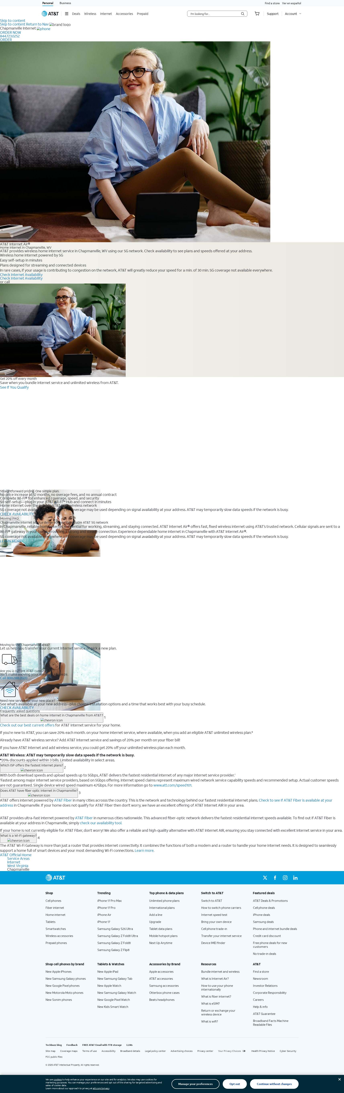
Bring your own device (216, 922)
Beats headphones (162, 1000)
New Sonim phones (59, 1000)
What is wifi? (209, 1021)
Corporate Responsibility (270, 993)
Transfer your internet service (221, 936)
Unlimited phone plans (164, 901)
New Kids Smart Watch (112, 1007)
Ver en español (291, 3)
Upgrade (155, 922)
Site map (50, 1050)
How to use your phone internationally (217, 987)
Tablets (50, 922)
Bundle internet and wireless (220, 971)
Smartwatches (56, 929)
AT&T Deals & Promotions (270, 901)
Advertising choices (182, 1050)
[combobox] (214, 13)
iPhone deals (261, 915)
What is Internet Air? (215, 979)
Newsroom (260, 979)
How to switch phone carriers (221, 908)
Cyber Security (288, 1050)
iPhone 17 (103, 922)
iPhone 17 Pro (106, 908)
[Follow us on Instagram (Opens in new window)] (285, 877)
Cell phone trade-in (214, 929)
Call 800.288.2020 (13, 677)
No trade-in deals (264, 954)
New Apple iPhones (58, 971)
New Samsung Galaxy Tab (114, 979)
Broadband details (130, 1050)
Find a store (272, 3)
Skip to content (12, 20)
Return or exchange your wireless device (218, 1012)
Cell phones (53, 901)
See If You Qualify (14, 387)
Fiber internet (55, 908)
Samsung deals (263, 922)
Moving (5, 518)
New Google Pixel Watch (113, 1000)
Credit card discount (267, 936)
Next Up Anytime (160, 943)
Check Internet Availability (21, 274)
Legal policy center (155, 1050)
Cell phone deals (264, 908)
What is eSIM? (210, 1003)
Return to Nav (37, 24)
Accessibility (108, 1050)
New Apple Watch (109, 986)
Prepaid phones (56, 943)
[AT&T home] (50, 13)
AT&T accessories (161, 979)
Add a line (155, 915)
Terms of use (89, 1050)
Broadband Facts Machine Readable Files (270, 1023)
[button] (66, 13)
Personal (47, 3)
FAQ (15, 518)
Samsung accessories (164, 986)
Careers (258, 1000)
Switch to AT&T (211, 901)
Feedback (72, 1044)
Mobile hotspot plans (163, 936)
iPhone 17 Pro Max (109, 901)
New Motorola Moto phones (64, 993)
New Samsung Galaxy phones (66, 979)
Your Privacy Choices (229, 1050)
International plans (162, 908)
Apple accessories (161, 971)
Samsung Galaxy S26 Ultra (115, 929)
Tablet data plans (160, 929)
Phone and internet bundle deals (275, 929)
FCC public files (54, 1056)
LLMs (130, 1044)
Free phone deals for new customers (270, 945)
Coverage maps (69, 1050)
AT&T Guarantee (264, 1014)
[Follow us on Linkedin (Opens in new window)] (295, 877)
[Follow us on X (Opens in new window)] (265, 877)
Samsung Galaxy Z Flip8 (113, 950)
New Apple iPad (107, 971)
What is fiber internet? (216, 996)
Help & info (260, 1007)
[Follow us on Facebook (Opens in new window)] (275, 877)
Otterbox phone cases (164, 993)
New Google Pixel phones (63, 986)
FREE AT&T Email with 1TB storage (102, 1044)
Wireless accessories (59, 936)
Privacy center (205, 1050)
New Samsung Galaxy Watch (116, 993)
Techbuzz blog (54, 1044)
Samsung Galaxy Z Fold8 (114, 943)
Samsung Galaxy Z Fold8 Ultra (117, 936)
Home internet (55, 915)
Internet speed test (214, 915)
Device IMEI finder (213, 943)
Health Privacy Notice (263, 1050)
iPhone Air (104, 915)
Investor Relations (265, 986)
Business (65, 3)
